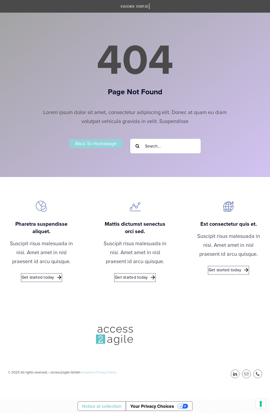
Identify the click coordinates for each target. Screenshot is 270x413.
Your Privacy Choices (152, 406)
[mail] (246, 374)
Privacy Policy (106, 372)
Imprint (88, 372)
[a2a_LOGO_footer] (114, 329)
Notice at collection (102, 406)
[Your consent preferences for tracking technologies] (261, 404)
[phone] (257, 374)
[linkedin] (235, 374)
